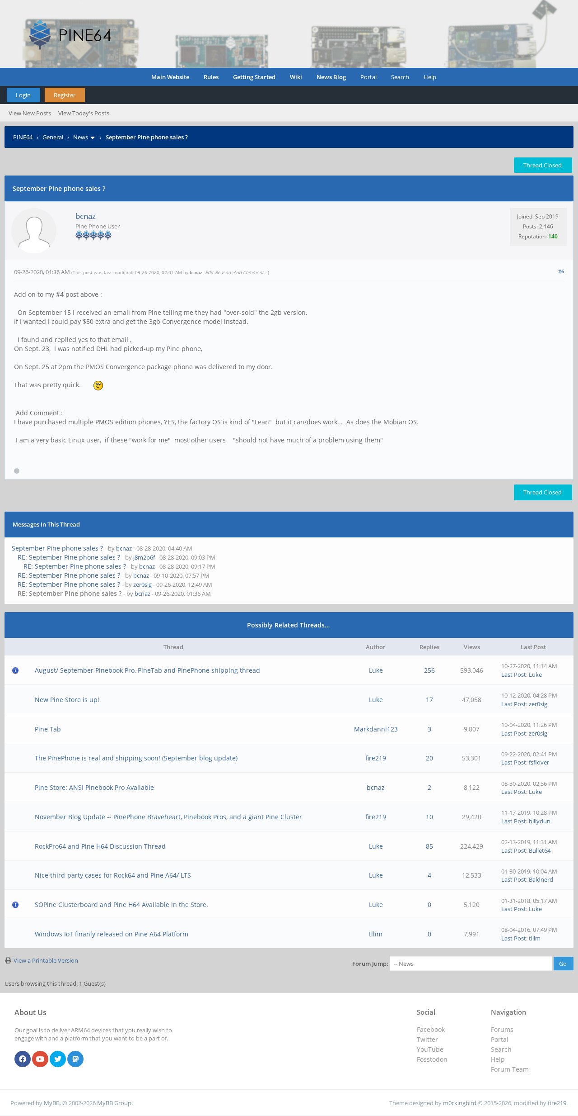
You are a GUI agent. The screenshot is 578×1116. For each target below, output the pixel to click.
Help (430, 77)
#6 (561, 271)
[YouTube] (40, 1059)
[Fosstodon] (75, 1059)
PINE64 (23, 137)
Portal (368, 77)
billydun (539, 821)
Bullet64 (539, 850)
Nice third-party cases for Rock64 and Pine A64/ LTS (113, 875)
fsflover (539, 762)
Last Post (513, 674)
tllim (375, 934)
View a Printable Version (46, 960)
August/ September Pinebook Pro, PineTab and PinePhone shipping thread (147, 670)
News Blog (331, 77)
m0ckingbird (459, 1103)
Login (23, 95)
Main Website (170, 77)
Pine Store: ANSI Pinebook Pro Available (94, 787)
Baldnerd (541, 879)
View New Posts (30, 113)
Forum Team (510, 1069)
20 (429, 758)
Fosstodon (432, 1059)
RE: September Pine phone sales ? (69, 557)
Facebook (431, 1029)
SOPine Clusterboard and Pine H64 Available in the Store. (121, 904)
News (80, 137)
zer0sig (142, 584)
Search (400, 77)
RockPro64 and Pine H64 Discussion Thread (100, 846)
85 (429, 846)
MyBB (52, 1103)
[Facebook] (22, 1059)
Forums (502, 1029)
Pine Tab (48, 729)
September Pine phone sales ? (57, 548)
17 (429, 699)
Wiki (296, 77)
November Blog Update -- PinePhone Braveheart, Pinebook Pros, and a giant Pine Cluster (168, 816)
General (52, 137)
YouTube (430, 1049)
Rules (211, 77)
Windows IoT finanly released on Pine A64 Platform (111, 934)
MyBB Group (114, 1103)
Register (64, 95)
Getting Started (254, 77)
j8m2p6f (144, 557)
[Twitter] (58, 1059)
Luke (376, 670)
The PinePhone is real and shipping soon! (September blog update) (136, 758)
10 (429, 816)
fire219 (375, 758)
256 (429, 670)
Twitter (427, 1039)
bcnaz (85, 216)
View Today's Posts (83, 113)
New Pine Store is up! (67, 699)
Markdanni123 (376, 729)
